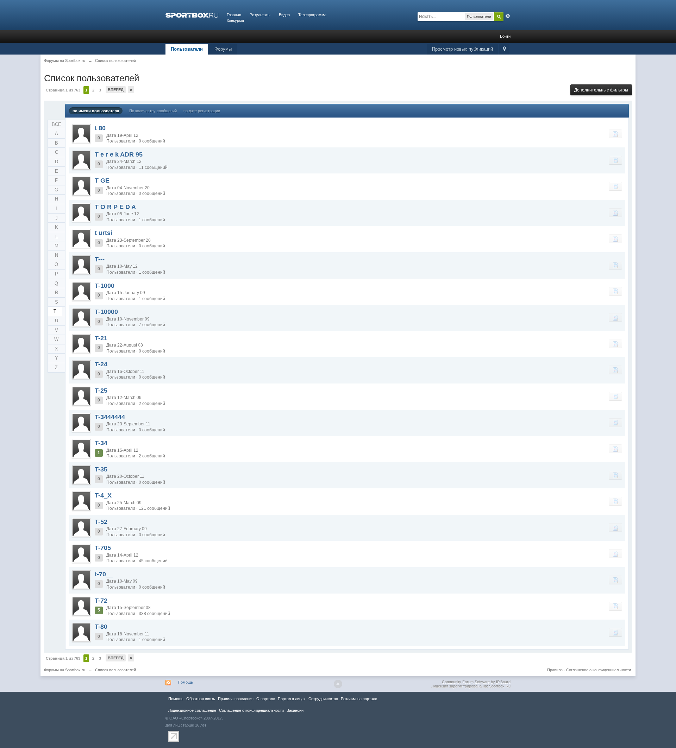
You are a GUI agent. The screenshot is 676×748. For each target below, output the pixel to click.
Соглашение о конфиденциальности (598, 670)
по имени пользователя (96, 111)
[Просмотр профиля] (81, 133)
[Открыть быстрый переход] (504, 49)
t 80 (100, 128)
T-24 (101, 364)
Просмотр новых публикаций (462, 49)
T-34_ (103, 442)
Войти (505, 36)
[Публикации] (615, 133)
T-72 (101, 600)
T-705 (103, 547)
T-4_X (103, 495)
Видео (284, 15)
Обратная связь (200, 699)
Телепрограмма (312, 15)
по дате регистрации (201, 111)
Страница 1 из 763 (63, 90)
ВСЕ (56, 124)
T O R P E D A (115, 206)
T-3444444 (110, 416)
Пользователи (187, 49)
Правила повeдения (236, 699)
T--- (100, 259)
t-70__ (104, 574)
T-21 (101, 338)
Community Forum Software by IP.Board (476, 682)
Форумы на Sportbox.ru (64, 670)
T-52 (101, 521)
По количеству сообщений (153, 111)
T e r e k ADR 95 (119, 154)
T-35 (101, 469)
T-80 (101, 626)
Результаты (260, 15)
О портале (265, 699)
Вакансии (295, 710)
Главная (234, 15)
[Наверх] (338, 684)
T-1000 (104, 285)
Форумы (223, 49)
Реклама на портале (359, 699)
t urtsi (103, 232)
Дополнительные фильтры (601, 90)
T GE (102, 180)
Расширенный (508, 16)
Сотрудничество (323, 699)
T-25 (101, 390)
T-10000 (106, 311)
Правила (555, 670)
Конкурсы (235, 20)
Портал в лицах (292, 699)
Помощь (185, 682)
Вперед (116, 90)
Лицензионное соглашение (192, 710)
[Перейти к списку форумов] (191, 15)
